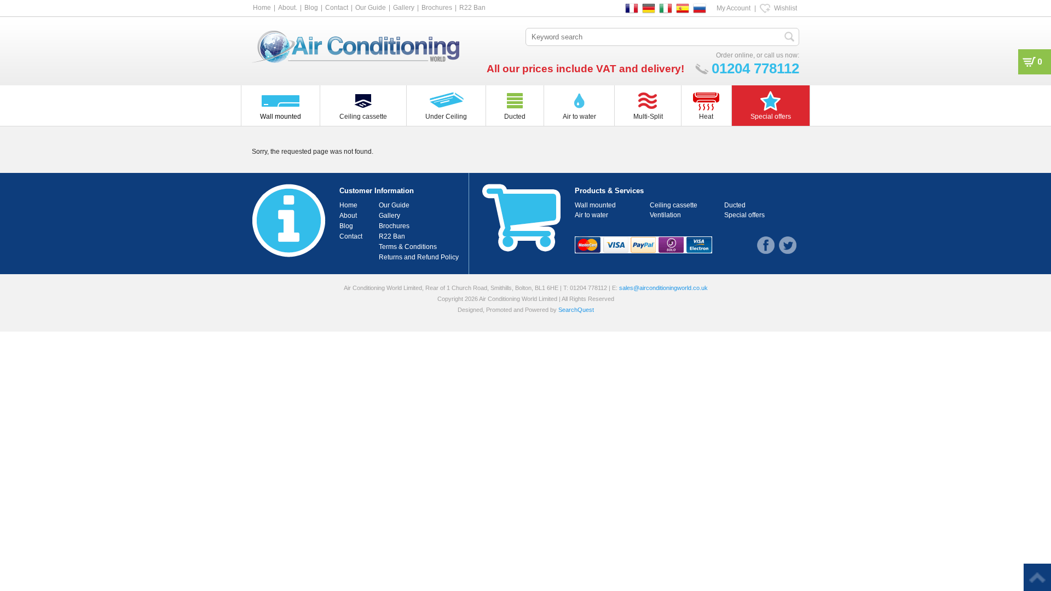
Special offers (744, 215)
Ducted (735, 205)
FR (631, 8)
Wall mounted (595, 205)
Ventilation (665, 215)
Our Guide (370, 7)
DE (648, 8)
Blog (311, 7)
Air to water (591, 215)
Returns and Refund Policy (419, 257)
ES (682, 8)
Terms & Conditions (408, 247)
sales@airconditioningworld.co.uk (663, 288)
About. (287, 7)
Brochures (436, 7)
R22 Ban (472, 7)
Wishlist (785, 8)
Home (262, 7)
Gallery (403, 7)
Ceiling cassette (673, 205)
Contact (336, 7)
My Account (733, 8)
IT (665, 8)
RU (699, 8)
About (348, 215)
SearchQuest (576, 309)
